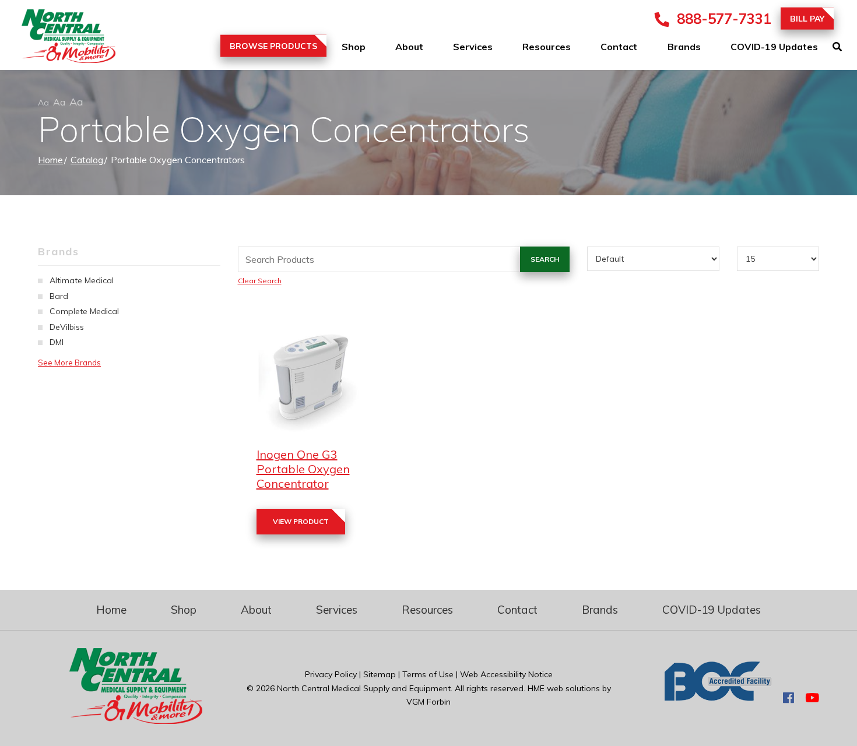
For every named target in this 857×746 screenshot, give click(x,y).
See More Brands (69, 362)
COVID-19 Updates (774, 46)
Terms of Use (428, 674)
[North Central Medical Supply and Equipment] (58, 38)
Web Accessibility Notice (506, 674)
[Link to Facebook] (788, 697)
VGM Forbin (428, 701)
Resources (546, 46)
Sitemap (379, 674)
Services (473, 46)
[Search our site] (845, 46)
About (409, 46)
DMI (57, 342)
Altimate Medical (82, 280)
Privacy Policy (331, 674)
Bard (59, 296)
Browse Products (273, 46)
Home (50, 160)
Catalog (87, 160)
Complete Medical (84, 311)
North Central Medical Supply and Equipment (364, 688)
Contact (618, 46)
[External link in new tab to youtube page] (812, 697)
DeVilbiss (67, 327)
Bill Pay (807, 18)
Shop (354, 46)
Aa (43, 102)
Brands (684, 46)
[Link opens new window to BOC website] (718, 697)
